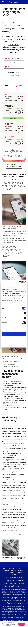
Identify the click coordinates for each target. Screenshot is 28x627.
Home (4, 568)
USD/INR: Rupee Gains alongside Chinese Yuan (14, 557)
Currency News (20, 568)
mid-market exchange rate (17, 240)
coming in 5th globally (9, 431)
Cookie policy (19, 572)
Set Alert (21, 624)
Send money (13, 118)
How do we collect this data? (14, 168)
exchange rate (5, 512)
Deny (14, 344)
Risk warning (12, 572)
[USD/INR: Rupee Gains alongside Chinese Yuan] (10, 547)
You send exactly (8, 81)
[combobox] (14, 58)
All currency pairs (15, 570)
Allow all (14, 334)
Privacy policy (14, 574)
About (21, 570)
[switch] (24, 313)
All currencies (7, 570)
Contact (6, 572)
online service (8, 477)
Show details (19, 329)
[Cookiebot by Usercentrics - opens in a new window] (19, 282)
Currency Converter (11, 568)
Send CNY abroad (17, 177)
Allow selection (14, 339)
